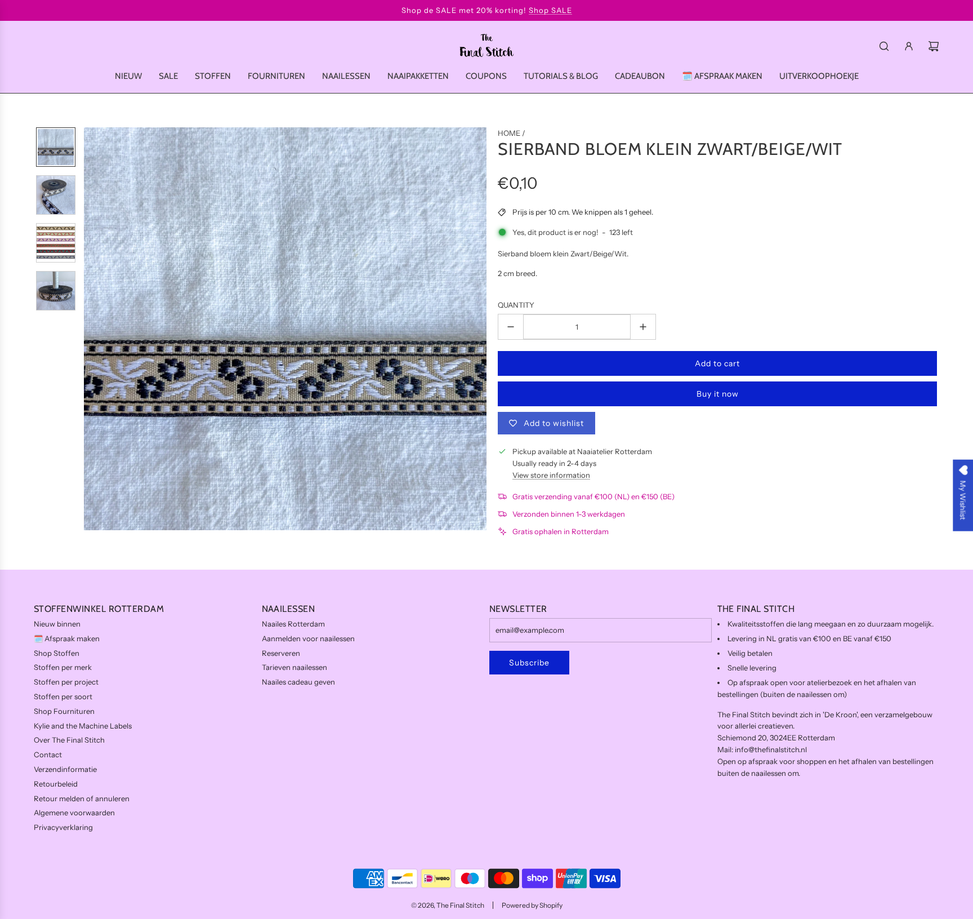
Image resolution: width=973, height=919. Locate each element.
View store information (551, 475)
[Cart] (933, 46)
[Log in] (908, 46)
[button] (93, 329)
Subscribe (529, 663)
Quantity (516, 304)
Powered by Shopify (532, 905)
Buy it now (718, 394)
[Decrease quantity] (510, 326)
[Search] (884, 46)
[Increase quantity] (643, 326)
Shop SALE (550, 10)
